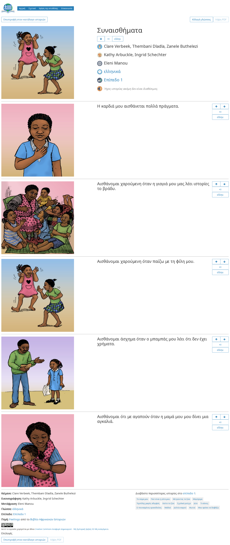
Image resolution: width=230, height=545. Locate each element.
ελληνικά (112, 71)
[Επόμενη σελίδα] (101, 38)
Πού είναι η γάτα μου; (160, 499)
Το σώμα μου (142, 499)
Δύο (196, 503)
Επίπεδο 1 (113, 80)
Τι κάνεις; (204, 503)
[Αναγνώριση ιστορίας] (224, 417)
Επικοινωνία (66, 8)
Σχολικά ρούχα (184, 503)
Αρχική (22, 8)
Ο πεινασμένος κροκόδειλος (149, 507)
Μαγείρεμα (197, 499)
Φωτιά (192, 507)
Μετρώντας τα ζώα (181, 499)
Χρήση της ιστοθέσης (48, 8)
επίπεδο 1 (189, 493)
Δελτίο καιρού (180, 507)
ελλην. (117, 38)
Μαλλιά (168, 507)
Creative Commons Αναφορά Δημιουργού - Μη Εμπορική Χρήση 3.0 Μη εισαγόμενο (71, 529)
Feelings (14, 519)
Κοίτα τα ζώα (168, 503)
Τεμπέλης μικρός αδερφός (148, 503)
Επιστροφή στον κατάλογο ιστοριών (24, 19)
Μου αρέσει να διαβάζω (208, 507)
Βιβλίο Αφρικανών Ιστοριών (47, 519)
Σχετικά (32, 8)
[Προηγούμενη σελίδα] (216, 106)
